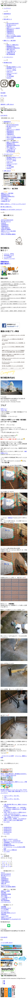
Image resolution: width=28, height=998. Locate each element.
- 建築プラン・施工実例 (7, 193)
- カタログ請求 (4, 916)
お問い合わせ (7, 170)
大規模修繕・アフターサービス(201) (13, 842)
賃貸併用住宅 (10, 29)
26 (6, 866)
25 (4, 866)
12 (6, 863)
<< (2, 856)
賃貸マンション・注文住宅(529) (12, 840)
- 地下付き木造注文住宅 (7, 220)
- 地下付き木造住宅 (6, 874)
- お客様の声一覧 (5, 201)
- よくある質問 (7, 257)
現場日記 (10, 517)
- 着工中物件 (4, 895)
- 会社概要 (3, 906)
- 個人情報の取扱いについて (8, 912)
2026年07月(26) (7, 829)
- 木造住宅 (3, 223)
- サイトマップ (4, 911)
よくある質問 (10, 76)
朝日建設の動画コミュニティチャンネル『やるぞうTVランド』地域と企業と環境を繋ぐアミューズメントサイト (14, 791)
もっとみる (7, 821)
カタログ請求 (10, 37)
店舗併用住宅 (10, 31)
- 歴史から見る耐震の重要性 (8, 234)
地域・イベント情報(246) (10, 850)
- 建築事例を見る (5, 194)
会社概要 (9, 74)
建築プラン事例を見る (13, 44)
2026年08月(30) (7, 827)
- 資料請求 (3, 914)
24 (3, 866)
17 (3, 864)
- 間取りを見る (4, 198)
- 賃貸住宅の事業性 (6, 229)
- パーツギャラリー (6, 902)
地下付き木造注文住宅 (13, 23)
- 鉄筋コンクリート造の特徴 (8, 231)
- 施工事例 (3, 892)
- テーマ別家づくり (6, 199)
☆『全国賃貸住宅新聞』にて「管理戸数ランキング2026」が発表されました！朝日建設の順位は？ (15, 809)
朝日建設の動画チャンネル (14, 66)
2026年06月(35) (7, 830)
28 (10, 866)
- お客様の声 (4, 899)
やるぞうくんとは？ (12, 73)
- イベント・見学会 (9, 253)
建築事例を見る (11, 46)
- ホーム (3, 872)
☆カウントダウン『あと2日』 (12, 798)
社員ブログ (10, 71)
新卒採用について (11, 68)
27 (8, 866)
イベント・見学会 (11, 70)
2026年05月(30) (7, 832)
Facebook (9, 77)
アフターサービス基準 (8, 756)
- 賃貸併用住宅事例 (6, 894)
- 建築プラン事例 (5, 891)
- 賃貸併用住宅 (4, 224)
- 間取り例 (3, 883)
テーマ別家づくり (11, 51)
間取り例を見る (11, 49)
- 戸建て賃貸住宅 (5, 228)
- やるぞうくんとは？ (9, 258)
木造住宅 (9, 26)
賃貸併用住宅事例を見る (13, 48)
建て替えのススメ (11, 25)
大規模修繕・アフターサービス (9, 416)
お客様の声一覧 (11, 52)
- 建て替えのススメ (6, 221)
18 (4, 864)
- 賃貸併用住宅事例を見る (7, 196)
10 (3, 863)
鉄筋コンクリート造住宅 (13, 28)
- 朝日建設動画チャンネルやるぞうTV (11, 919)
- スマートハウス (5, 232)
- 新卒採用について (9, 255)
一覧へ (5, 797)
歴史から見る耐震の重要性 (14, 36)
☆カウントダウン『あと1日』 (12, 795)
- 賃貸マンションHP (6, 917)
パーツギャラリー (8, 154)
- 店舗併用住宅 (4, 226)
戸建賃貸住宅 (10, 33)
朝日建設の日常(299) (9, 845)
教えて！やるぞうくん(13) (10, 839)
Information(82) (7, 844)
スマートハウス (11, 34)
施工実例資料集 (11, 54)
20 (8, 864)
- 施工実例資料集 (5, 900)
